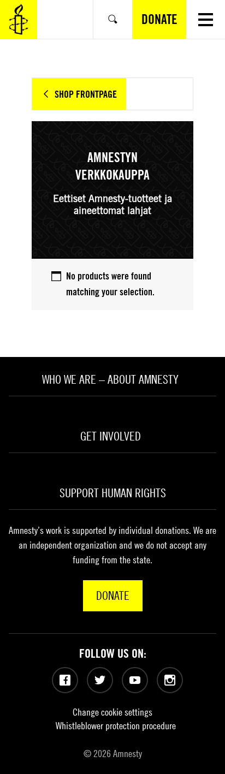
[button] (205, 19)
